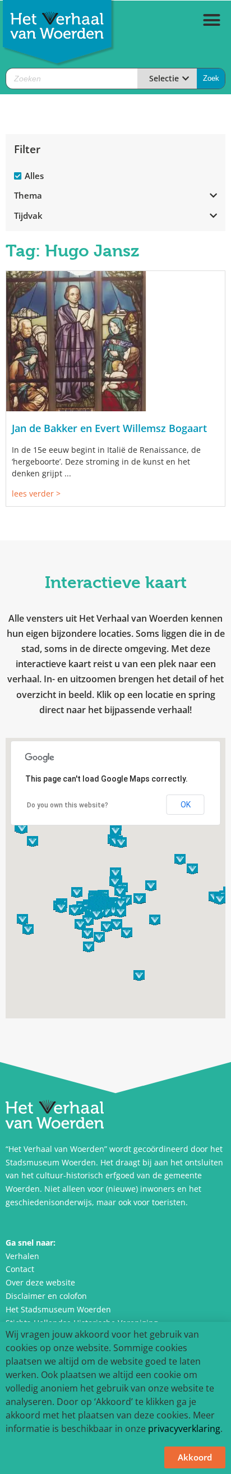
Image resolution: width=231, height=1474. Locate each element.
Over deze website (40, 1282)
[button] (212, 20)
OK (186, 804)
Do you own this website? (67, 805)
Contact (20, 1269)
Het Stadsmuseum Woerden (58, 1309)
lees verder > (36, 493)
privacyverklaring (184, 1428)
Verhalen (22, 1256)
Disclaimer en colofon (46, 1296)
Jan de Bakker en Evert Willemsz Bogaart (109, 428)
